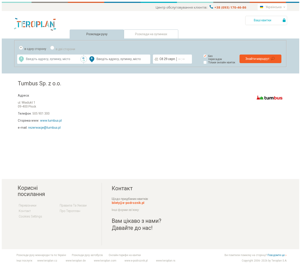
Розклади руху (97, 34)
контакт (25, 211)
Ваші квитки (263, 20)
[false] (83, 59)
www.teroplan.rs (165, 260)
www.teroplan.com (105, 260)
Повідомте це (276, 255)
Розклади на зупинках (151, 34)
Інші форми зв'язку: (125, 210)
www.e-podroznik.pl (136, 260)
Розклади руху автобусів (87, 255)
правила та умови (73, 205)
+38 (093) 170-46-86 (230, 7)
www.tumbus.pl (51, 120)
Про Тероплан (70, 211)
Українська (274, 7)
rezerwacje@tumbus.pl (44, 127)
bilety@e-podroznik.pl (128, 203)
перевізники (27, 205)
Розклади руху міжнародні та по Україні (41, 255)
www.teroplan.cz (47, 260)
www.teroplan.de (76, 260)
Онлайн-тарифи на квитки (125, 255)
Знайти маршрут (257, 58)
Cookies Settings (30, 216)
